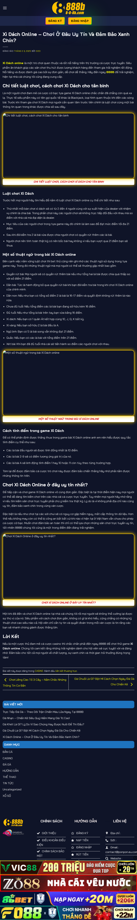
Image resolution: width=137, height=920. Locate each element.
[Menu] (5, 8)
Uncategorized (12, 789)
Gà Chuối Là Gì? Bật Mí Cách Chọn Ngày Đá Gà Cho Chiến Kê (41, 730)
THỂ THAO (9, 777)
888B (110, 72)
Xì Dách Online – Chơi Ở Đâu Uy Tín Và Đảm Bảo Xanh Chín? (41, 737)
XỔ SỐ (7, 795)
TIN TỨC (8, 783)
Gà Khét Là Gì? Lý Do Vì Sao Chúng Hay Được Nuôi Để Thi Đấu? (43, 724)
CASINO (39, 670)
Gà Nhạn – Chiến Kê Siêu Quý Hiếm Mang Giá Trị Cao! (36, 718)
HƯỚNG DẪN (11, 770)
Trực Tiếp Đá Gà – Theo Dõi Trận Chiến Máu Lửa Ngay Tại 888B (43, 712)
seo (38, 51)
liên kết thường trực (66, 670)
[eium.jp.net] (68, 8)
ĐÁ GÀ (7, 764)
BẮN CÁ (7, 752)
